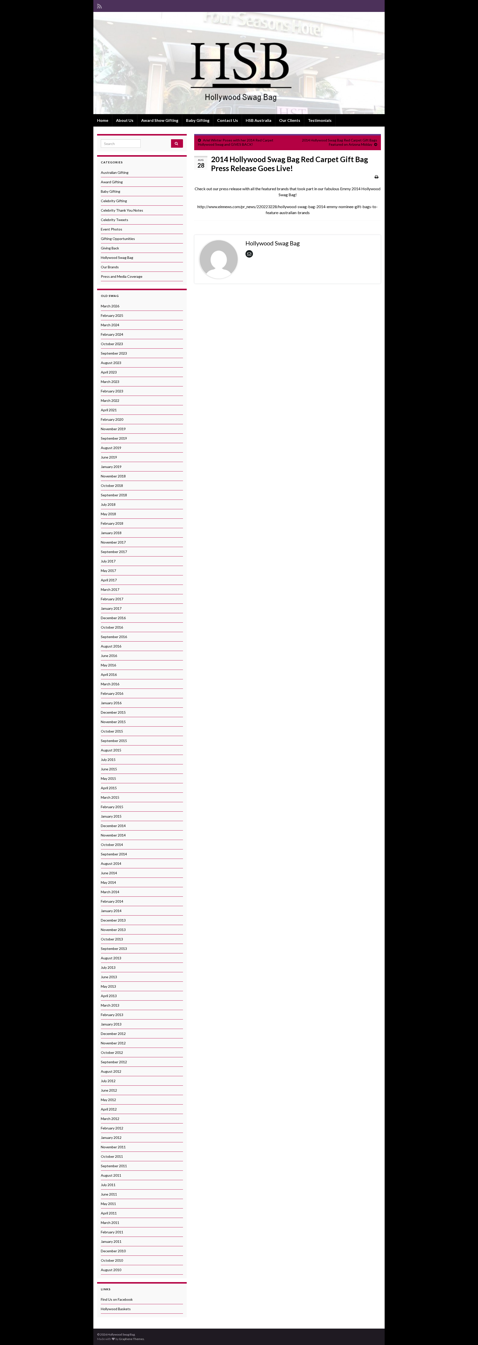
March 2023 (110, 381)
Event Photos (111, 229)
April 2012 (109, 1109)
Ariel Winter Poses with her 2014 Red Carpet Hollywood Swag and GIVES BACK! (235, 142)
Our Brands (110, 267)
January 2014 (111, 911)
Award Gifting (112, 182)
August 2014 (111, 863)
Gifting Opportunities (118, 238)
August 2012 (111, 1071)
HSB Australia (258, 120)
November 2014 (113, 835)
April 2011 (109, 1213)
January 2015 (111, 816)
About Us (124, 120)
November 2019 (113, 429)
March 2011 (110, 1222)
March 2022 (110, 400)
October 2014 (112, 844)
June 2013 (109, 977)
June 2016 (109, 655)
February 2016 (112, 693)
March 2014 (110, 892)
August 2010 (111, 1270)
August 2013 (111, 958)
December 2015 (113, 712)
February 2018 (112, 523)
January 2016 (111, 703)
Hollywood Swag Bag (117, 257)
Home (102, 120)
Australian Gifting (114, 172)
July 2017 (108, 561)
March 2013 (110, 1005)
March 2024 (110, 325)
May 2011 (108, 1204)
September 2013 (114, 948)
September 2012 (114, 1062)
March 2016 (110, 684)
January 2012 (111, 1137)
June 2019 (109, 457)
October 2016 (112, 627)
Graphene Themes (131, 1339)
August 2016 (111, 646)
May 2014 (108, 882)
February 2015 (112, 807)
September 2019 (114, 438)
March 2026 (110, 306)
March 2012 (110, 1118)
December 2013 (113, 920)
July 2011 (108, 1185)
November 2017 (113, 542)
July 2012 (108, 1081)
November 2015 (113, 722)
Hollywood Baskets (116, 1309)
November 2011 (113, 1147)
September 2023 (114, 353)
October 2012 (112, 1052)
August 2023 (111, 363)
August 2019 (111, 448)
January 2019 (111, 466)
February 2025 (112, 315)
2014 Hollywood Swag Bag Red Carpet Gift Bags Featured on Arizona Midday (339, 142)
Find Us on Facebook (117, 1299)
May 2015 (108, 778)
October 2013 (112, 939)
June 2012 (109, 1090)
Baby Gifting (197, 120)
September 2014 (114, 854)
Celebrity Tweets (114, 220)
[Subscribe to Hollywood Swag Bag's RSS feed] (99, 5)
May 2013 (108, 986)
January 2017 (111, 608)
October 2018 (112, 485)
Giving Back (110, 248)
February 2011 (112, 1232)
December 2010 (113, 1251)
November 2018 (113, 476)
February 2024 (112, 334)
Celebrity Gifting (114, 201)
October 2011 (112, 1156)
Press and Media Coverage (121, 276)
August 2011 (111, 1175)
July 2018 (108, 504)
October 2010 (112, 1260)
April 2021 (109, 410)
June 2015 (109, 769)
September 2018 (114, 495)
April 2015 (109, 788)
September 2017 (114, 552)
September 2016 (114, 637)
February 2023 (112, 391)
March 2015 (110, 797)
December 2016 (113, 618)
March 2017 (110, 589)
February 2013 (112, 1015)
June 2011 (109, 1194)
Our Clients (289, 120)
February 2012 (112, 1128)
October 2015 (112, 731)
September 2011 (114, 1166)
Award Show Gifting (159, 120)
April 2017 (109, 580)
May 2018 (108, 514)
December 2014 (113, 826)
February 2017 (112, 599)
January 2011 (111, 1241)
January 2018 (111, 533)
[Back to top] (467, 1334)
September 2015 (114, 741)
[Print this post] (376, 176)
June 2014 (109, 873)
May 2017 (108, 570)
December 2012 (113, 1033)
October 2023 (112, 344)
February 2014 (112, 901)
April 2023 (109, 372)
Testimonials (320, 120)
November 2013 (113, 930)
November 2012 (113, 1043)
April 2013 (109, 996)
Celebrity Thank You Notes (122, 210)
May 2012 (108, 1100)
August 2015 (111, 750)
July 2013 (108, 967)
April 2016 (109, 674)
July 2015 (108, 759)
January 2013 (111, 1024)
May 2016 (108, 665)
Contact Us (227, 120)
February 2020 (112, 419)
